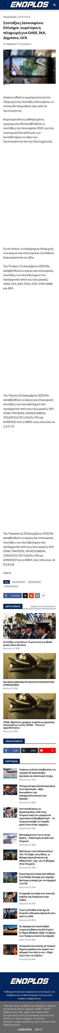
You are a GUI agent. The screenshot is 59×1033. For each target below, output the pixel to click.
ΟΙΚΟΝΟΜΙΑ (34, 582)
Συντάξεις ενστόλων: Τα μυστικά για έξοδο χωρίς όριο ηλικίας (27, 643)
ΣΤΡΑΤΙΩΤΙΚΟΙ (11, 586)
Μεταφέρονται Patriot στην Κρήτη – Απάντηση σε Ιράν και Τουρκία (36, 837)
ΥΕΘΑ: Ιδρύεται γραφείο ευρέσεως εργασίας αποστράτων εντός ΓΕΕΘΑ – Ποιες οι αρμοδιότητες (28, 725)
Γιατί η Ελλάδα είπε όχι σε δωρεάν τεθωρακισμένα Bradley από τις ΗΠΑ (37, 913)
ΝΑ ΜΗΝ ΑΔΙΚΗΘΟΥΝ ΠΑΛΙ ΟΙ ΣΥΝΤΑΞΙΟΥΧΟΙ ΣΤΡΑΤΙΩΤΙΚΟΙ (28, 683)
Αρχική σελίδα (9, 17)
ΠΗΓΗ (7, 573)
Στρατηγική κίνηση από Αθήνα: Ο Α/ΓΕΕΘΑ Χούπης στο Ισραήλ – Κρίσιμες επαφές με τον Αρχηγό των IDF (37, 878)
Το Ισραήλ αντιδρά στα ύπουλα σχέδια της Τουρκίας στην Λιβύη (37, 896)
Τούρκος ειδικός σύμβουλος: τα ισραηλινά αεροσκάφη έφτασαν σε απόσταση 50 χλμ (37, 772)
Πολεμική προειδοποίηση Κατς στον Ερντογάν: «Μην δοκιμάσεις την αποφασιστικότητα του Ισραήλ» (37, 792)
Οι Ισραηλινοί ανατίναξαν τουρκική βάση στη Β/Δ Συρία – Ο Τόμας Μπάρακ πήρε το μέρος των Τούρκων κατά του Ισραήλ (37, 931)
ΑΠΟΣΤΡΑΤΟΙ (24, 17)
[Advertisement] (29, 196)
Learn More (25, 1029)
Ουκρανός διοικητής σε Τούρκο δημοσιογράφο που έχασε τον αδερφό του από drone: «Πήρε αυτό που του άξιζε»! (37, 951)
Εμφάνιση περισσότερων (43, 606)
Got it (39, 1029)
